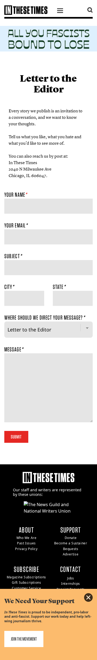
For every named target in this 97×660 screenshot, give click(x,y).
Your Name (15, 194)
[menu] (60, 11)
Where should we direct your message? (44, 317)
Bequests (70, 549)
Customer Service (26, 588)
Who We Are (26, 537)
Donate (71, 537)
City (9, 286)
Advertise (70, 554)
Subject (13, 256)
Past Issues (26, 543)
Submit (16, 437)
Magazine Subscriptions (26, 577)
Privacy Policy (26, 549)
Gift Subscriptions (26, 582)
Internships (70, 583)
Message (13, 349)
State (59, 286)
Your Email (15, 225)
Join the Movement (24, 639)
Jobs (70, 578)
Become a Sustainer (70, 543)
